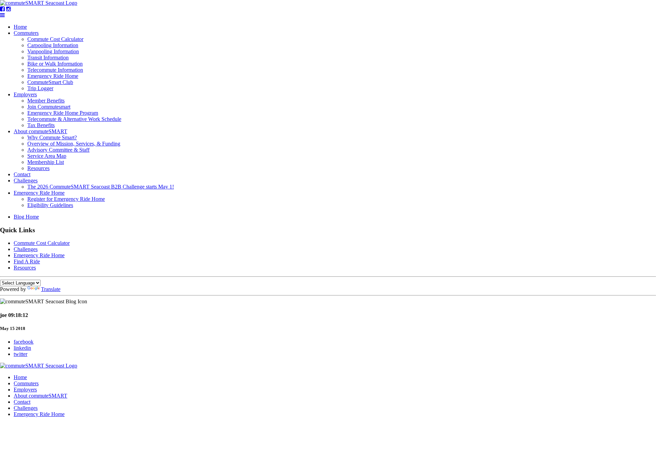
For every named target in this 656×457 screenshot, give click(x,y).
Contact (22, 174)
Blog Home (26, 217)
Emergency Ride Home (52, 76)
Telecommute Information (55, 70)
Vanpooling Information (53, 51)
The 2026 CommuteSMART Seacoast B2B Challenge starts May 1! (100, 187)
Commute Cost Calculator (55, 39)
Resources (38, 168)
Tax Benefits (41, 125)
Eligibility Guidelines (50, 205)
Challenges (26, 180)
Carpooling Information (52, 45)
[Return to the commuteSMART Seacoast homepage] (38, 3)
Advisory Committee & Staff (58, 150)
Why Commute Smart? (52, 137)
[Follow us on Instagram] (8, 9)
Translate (50, 289)
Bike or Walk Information (55, 64)
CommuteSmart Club (50, 82)
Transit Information (48, 57)
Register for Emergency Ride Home (66, 199)
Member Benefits (46, 100)
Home (20, 27)
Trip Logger (40, 88)
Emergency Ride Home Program (62, 113)
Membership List (45, 162)
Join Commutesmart (48, 107)
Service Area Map (46, 156)
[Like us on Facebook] (2, 9)
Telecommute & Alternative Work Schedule (74, 119)
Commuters (26, 33)
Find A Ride (27, 261)
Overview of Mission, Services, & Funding (73, 144)
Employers (25, 94)
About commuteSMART (40, 131)
